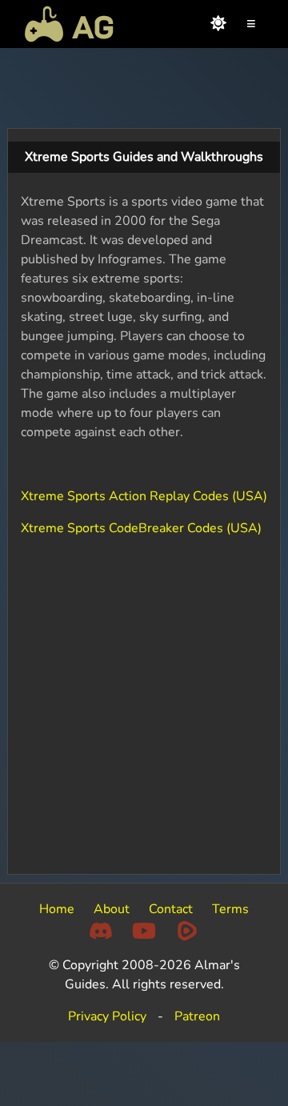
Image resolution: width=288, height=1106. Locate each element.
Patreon (197, 1016)
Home (56, 909)
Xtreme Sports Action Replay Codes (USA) (144, 496)
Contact (171, 909)
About (112, 909)
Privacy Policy (107, 1016)
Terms (230, 909)
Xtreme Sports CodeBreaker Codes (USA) (141, 528)
